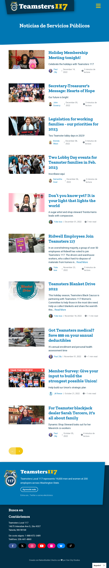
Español (97, 565)
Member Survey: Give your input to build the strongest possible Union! (73, 375)
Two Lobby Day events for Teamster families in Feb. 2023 (73, 162)
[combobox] (99, 565)
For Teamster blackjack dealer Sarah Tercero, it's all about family (72, 412)
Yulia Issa (58, 222)
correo (40, 495)
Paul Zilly (55, 71)
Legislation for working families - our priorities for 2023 (73, 123)
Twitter (33, 495)
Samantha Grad (57, 180)
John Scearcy (56, 104)
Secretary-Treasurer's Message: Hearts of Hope (72, 88)
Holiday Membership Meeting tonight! (68, 55)
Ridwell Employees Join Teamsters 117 (71, 239)
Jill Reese (58, 393)
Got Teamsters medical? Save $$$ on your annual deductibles (71, 335)
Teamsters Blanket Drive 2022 (72, 286)
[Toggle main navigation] (98, 6)
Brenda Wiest (56, 142)
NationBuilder (44, 560)
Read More (82, 262)
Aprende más (29, 489)
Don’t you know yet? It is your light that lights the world (72, 200)
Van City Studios (73, 560)
